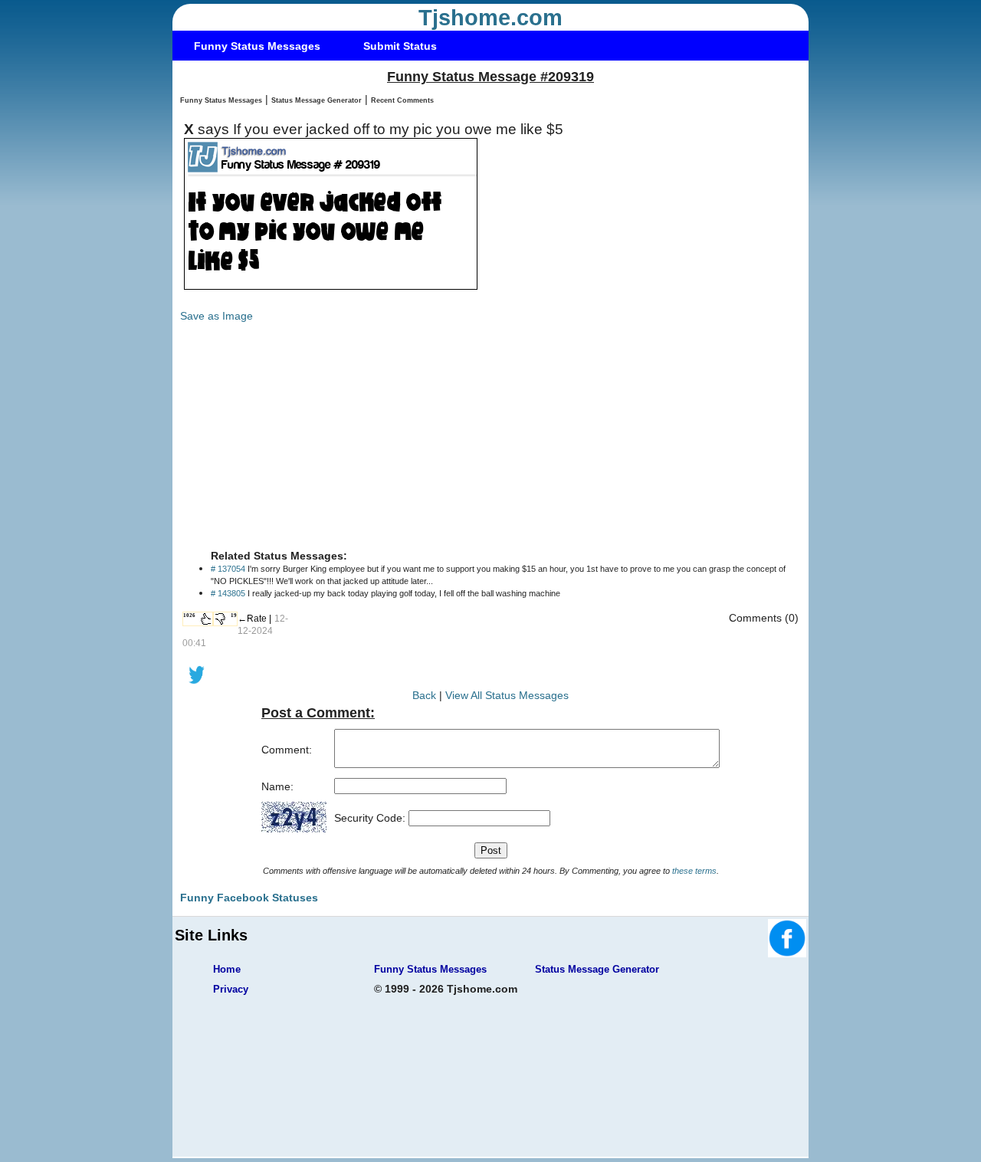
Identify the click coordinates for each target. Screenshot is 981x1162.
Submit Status (400, 46)
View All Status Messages (507, 695)
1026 (189, 615)
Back (424, 695)
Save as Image (216, 316)
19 (234, 615)
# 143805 (228, 593)
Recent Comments (402, 100)
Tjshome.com (490, 17)
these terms (694, 870)
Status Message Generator (316, 100)
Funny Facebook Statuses (249, 897)
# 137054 (228, 568)
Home (227, 969)
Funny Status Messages (257, 46)
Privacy (230, 989)
